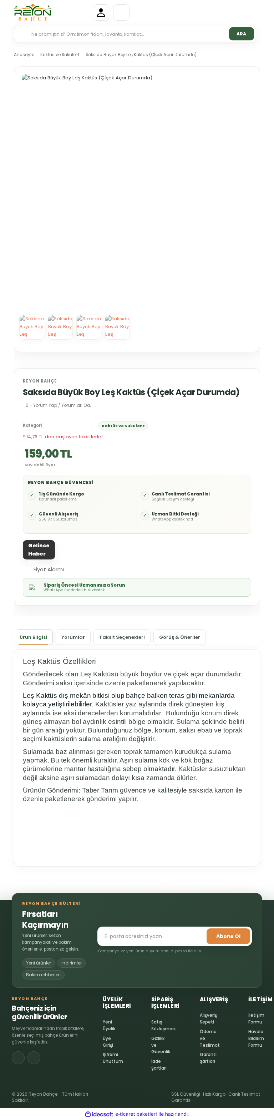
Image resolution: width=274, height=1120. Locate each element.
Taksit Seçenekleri (122, 637)
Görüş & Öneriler (179, 637)
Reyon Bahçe (40, 381)
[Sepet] (121, 12)
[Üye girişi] (101, 12)
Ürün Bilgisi (33, 637)
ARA (241, 34)
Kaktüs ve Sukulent (123, 426)
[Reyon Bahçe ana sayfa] (51, 12)
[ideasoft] (99, 1114)
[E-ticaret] (136, 1114)
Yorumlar (73, 637)
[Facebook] (18, 1057)
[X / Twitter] (33, 1057)
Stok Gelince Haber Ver (39, 549)
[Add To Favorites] (78, 568)
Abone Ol (228, 936)
